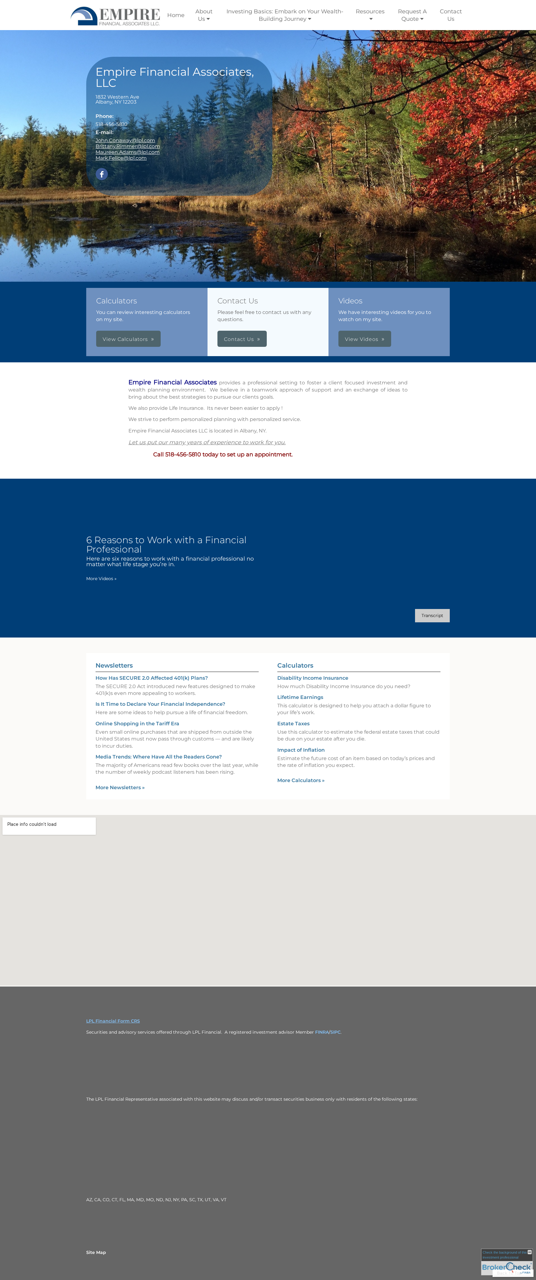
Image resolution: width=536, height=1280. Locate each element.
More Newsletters (120, 787)
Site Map (96, 1252)
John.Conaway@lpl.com (125, 140)
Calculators (295, 665)
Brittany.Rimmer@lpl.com (128, 146)
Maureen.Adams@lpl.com (128, 152)
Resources (370, 11)
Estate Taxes (293, 724)
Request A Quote (412, 15)
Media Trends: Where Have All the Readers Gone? (159, 757)
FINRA (322, 1032)
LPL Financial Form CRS (113, 1021)
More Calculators (301, 780)
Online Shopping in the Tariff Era (137, 724)
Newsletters (114, 665)
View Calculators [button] (125, 339)
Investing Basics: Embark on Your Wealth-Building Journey (284, 15)
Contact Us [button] (239, 339)
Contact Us (451, 15)
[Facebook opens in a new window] (102, 174)
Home (176, 15)
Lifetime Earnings (300, 697)
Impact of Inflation (301, 750)
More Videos (101, 578)
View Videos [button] (361, 339)
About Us (203, 15)
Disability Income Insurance (312, 678)
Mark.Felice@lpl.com (121, 158)
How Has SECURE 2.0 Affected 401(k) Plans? (152, 678)
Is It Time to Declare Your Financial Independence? (160, 704)
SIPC (335, 1032)
